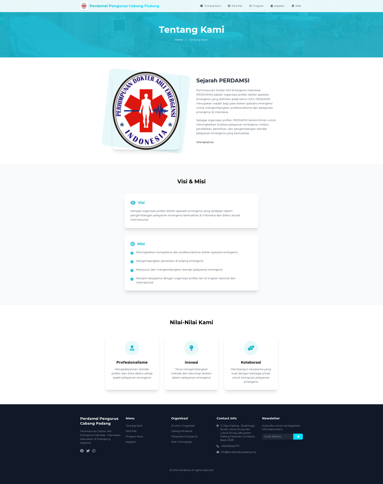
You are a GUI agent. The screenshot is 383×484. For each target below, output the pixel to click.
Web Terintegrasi (181, 441)
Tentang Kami (212, 5)
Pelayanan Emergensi (184, 436)
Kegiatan (279, 5)
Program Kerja (134, 436)
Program (258, 5)
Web (298, 5)
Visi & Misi (236, 5)
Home (179, 39)
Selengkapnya (205, 142)
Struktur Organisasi (183, 425)
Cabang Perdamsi (181, 431)
